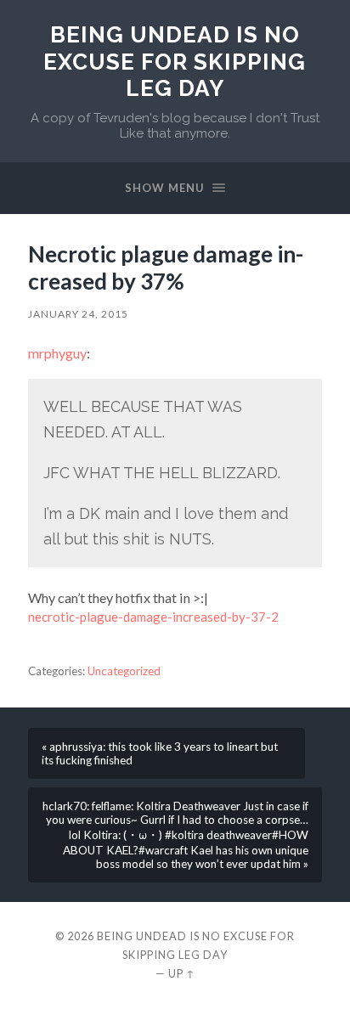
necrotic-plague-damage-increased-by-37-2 (153, 616)
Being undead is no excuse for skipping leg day (174, 61)
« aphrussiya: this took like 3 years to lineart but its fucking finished (160, 753)
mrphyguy (57, 353)
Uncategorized (124, 671)
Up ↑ (181, 973)
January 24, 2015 (78, 313)
